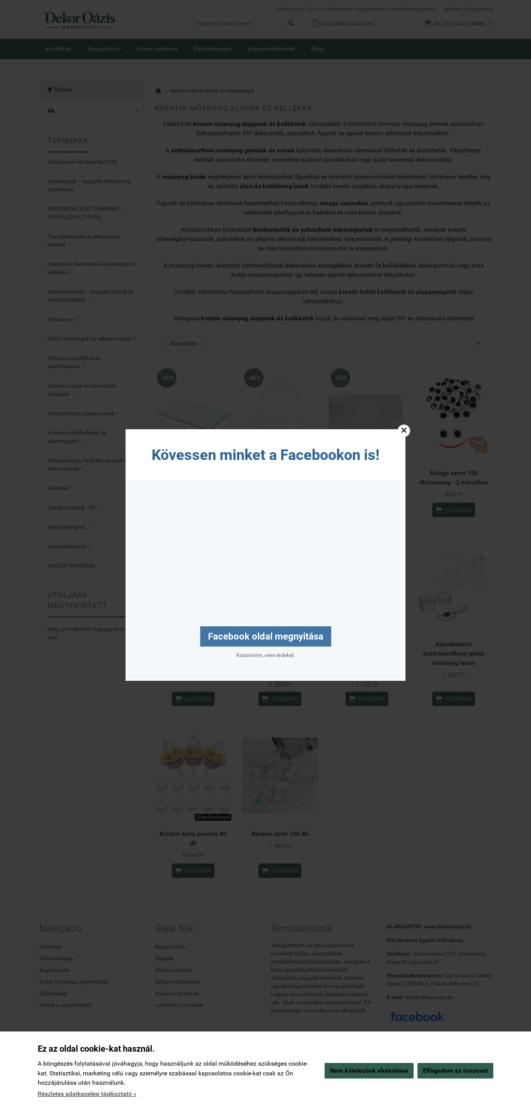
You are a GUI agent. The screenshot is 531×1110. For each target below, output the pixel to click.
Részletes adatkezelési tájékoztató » (87, 1094)
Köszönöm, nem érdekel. (265, 655)
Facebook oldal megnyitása (265, 636)
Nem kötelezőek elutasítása (369, 1070)
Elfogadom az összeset (455, 1070)
